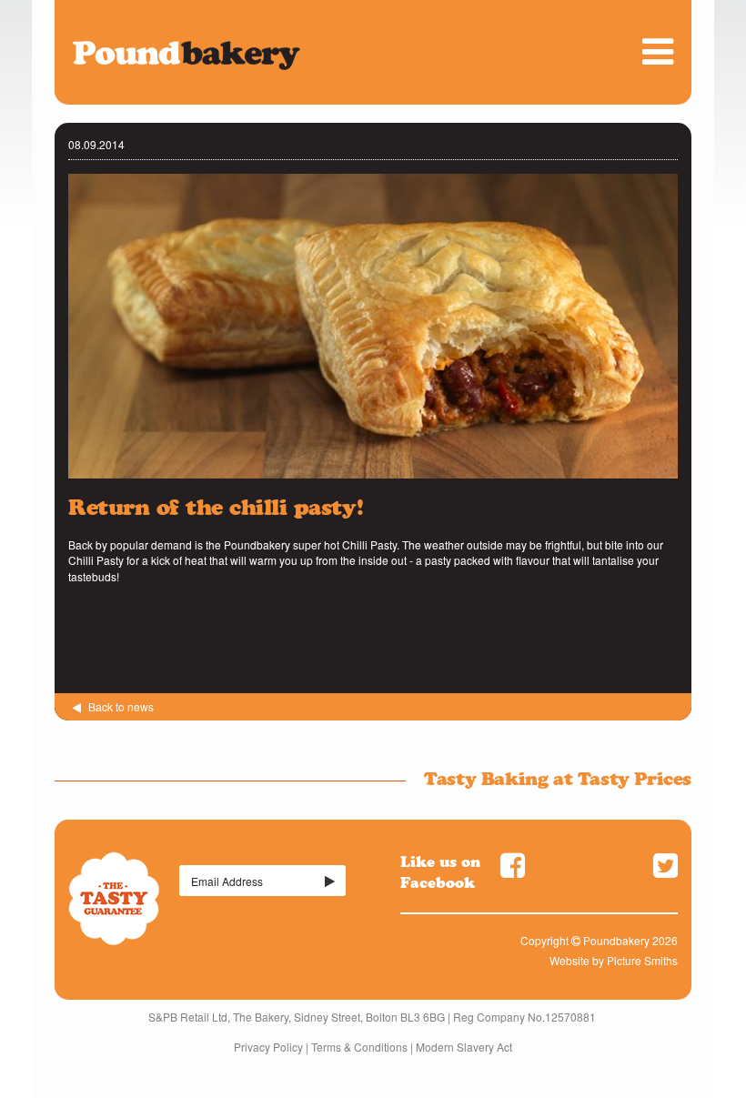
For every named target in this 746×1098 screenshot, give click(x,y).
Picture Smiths (642, 960)
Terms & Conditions (359, 1046)
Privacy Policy (268, 1046)
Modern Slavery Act (464, 1046)
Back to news (120, 706)
